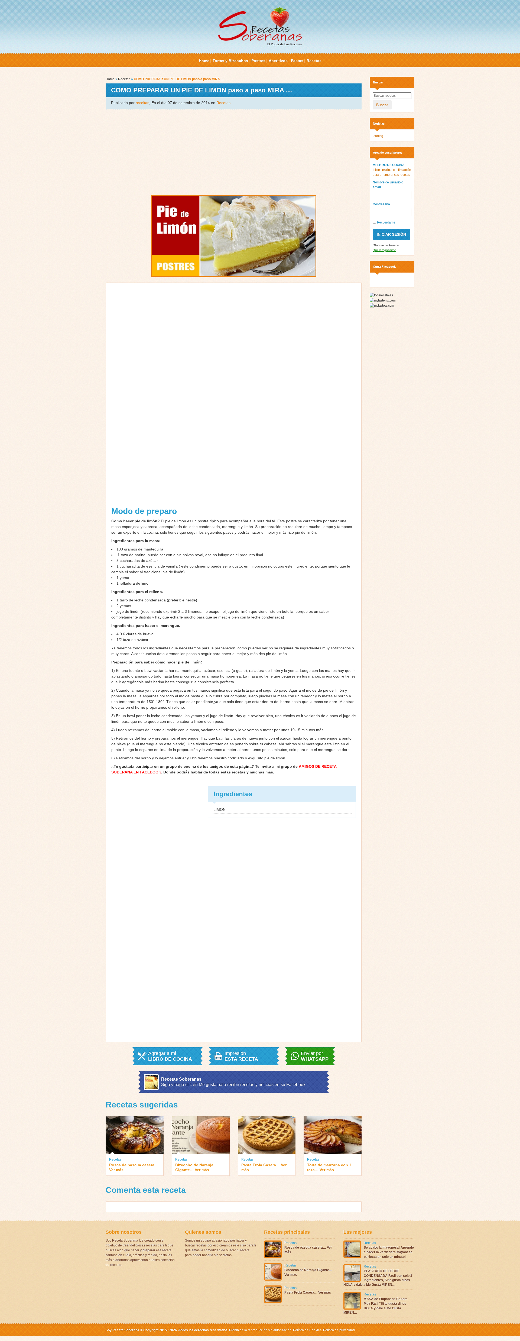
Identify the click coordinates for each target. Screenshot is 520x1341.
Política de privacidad (338, 1330)
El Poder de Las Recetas (284, 44)
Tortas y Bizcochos (230, 61)
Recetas (314, 61)
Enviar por (315, 1056)
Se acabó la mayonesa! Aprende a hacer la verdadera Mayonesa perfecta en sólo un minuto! (389, 1252)
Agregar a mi (170, 1056)
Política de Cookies (307, 1330)
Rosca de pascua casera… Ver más (133, 1167)
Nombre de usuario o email (388, 184)
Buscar (382, 105)
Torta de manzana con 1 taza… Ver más (329, 1167)
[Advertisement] (234, 152)
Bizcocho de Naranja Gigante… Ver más (194, 1167)
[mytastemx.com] (382, 300)
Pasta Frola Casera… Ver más (264, 1167)
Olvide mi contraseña (386, 245)
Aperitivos (278, 61)
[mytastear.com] (382, 305)
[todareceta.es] (381, 295)
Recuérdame (385, 222)
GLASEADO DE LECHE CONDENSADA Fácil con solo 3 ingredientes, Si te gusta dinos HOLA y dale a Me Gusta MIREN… (377, 1278)
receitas (142, 103)
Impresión (241, 1056)
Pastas (297, 61)
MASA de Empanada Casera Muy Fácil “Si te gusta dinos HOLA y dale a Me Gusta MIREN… (375, 1305)
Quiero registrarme (384, 250)
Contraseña (381, 204)
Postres (258, 61)
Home (204, 61)
